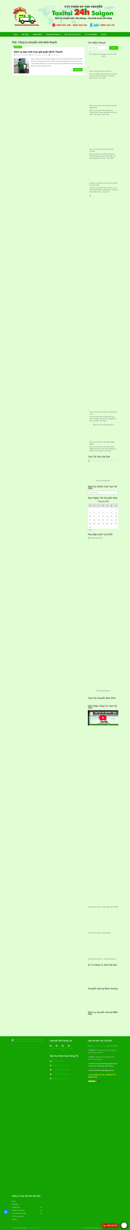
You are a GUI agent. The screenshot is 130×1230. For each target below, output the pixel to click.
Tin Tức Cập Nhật (91, 34)
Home (16, 34)
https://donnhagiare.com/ (61, 1078)
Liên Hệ (103, 34)
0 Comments (55, 55)
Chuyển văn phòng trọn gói (61, 1070)
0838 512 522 (92, 1077)
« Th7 (90, 530)
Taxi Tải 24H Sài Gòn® (19, 1228)
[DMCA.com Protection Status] (94, 1082)
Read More (77, 70)
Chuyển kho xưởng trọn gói (61, 1074)
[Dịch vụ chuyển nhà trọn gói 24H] (103, 60)
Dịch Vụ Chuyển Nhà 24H (39, 55)
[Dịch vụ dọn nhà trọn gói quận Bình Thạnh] (21, 65)
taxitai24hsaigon (23, 55)
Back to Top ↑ (113, 1228)
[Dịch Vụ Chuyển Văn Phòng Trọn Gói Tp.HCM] (103, 131)
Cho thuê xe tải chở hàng (60, 1065)
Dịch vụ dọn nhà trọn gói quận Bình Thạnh (38, 52)
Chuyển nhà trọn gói (91, 1228)
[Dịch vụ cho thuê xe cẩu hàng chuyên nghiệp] (104, 431)
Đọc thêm (102, 78)
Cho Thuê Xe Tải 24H (72, 34)
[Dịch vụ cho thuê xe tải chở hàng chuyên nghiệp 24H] (103, 91)
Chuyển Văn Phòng (52, 34)
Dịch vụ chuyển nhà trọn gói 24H (100, 71)
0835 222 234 (99, 1075)
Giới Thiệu (25, 34)
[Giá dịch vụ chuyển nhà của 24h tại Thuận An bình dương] (103, 170)
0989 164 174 (110, 1075)
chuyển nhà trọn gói (99, 1046)
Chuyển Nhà (37, 34)
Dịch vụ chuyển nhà (58, 1061)
